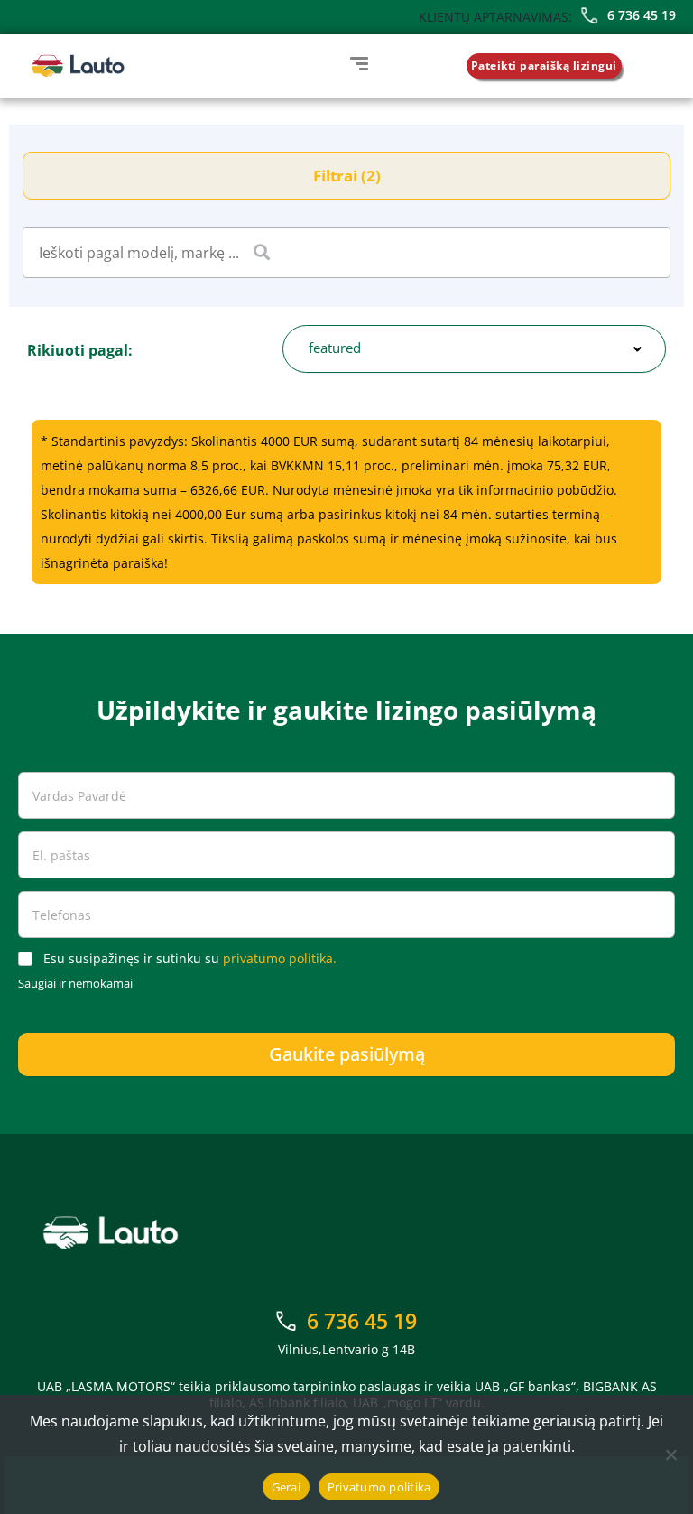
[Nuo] (670, 1454)
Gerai (286, 1487)
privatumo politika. (280, 958)
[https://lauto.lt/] (78, 66)
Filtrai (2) (347, 175)
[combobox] (474, 349)
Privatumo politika (379, 1487)
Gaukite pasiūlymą (347, 1054)
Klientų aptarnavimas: (495, 16)
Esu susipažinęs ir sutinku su (190, 959)
